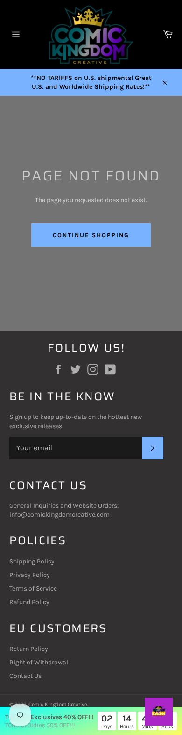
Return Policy (28, 649)
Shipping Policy (32, 561)
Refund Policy (29, 602)
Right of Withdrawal (38, 662)
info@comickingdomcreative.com (59, 515)
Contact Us (25, 676)
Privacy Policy (29, 575)
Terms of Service (33, 588)
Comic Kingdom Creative (57, 704)
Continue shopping (91, 234)
